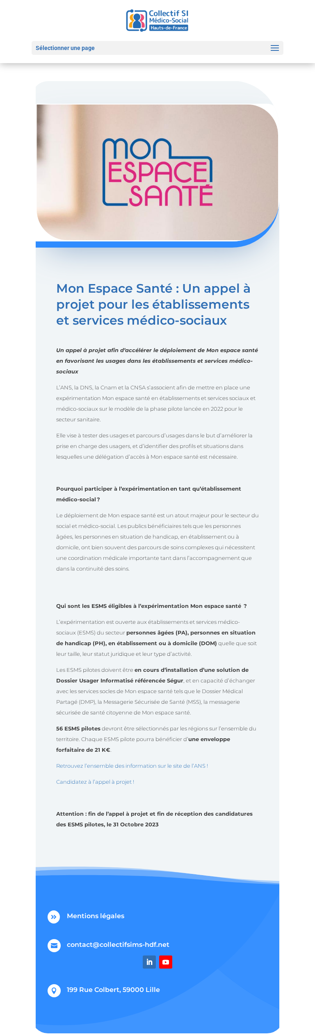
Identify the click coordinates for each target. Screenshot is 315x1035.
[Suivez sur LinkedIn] (149, 962)
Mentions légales (95, 916)
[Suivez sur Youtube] (165, 962)
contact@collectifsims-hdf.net (118, 945)
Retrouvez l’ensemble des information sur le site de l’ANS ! (132, 765)
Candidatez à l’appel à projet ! (95, 781)
